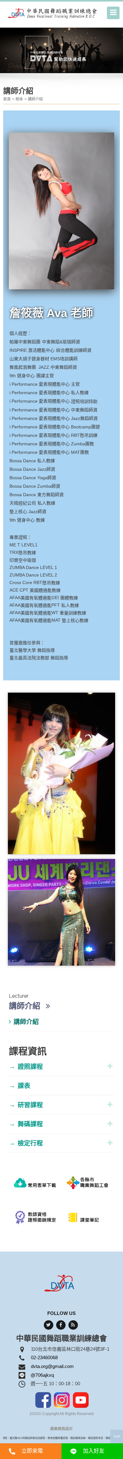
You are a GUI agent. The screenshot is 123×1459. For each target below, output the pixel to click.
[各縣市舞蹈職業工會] (87, 1186)
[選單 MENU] (113, 12)
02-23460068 (44, 1357)
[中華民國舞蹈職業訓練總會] (53, 13)
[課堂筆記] (87, 1220)
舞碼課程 (26, 1124)
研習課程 (26, 1104)
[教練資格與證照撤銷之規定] (35, 1220)
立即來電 (32, 1451)
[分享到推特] (48, 1325)
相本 (19, 99)
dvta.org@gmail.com (52, 1366)
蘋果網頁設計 (61, 1429)
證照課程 (26, 1066)
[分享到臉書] (61, 1325)
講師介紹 (35, 99)
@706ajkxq (42, 1375)
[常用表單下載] (35, 1186)
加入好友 (93, 1451)
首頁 (7, 99)
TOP (117, 1436)
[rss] (73, 1325)
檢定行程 (26, 1143)
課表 (19, 1085)
